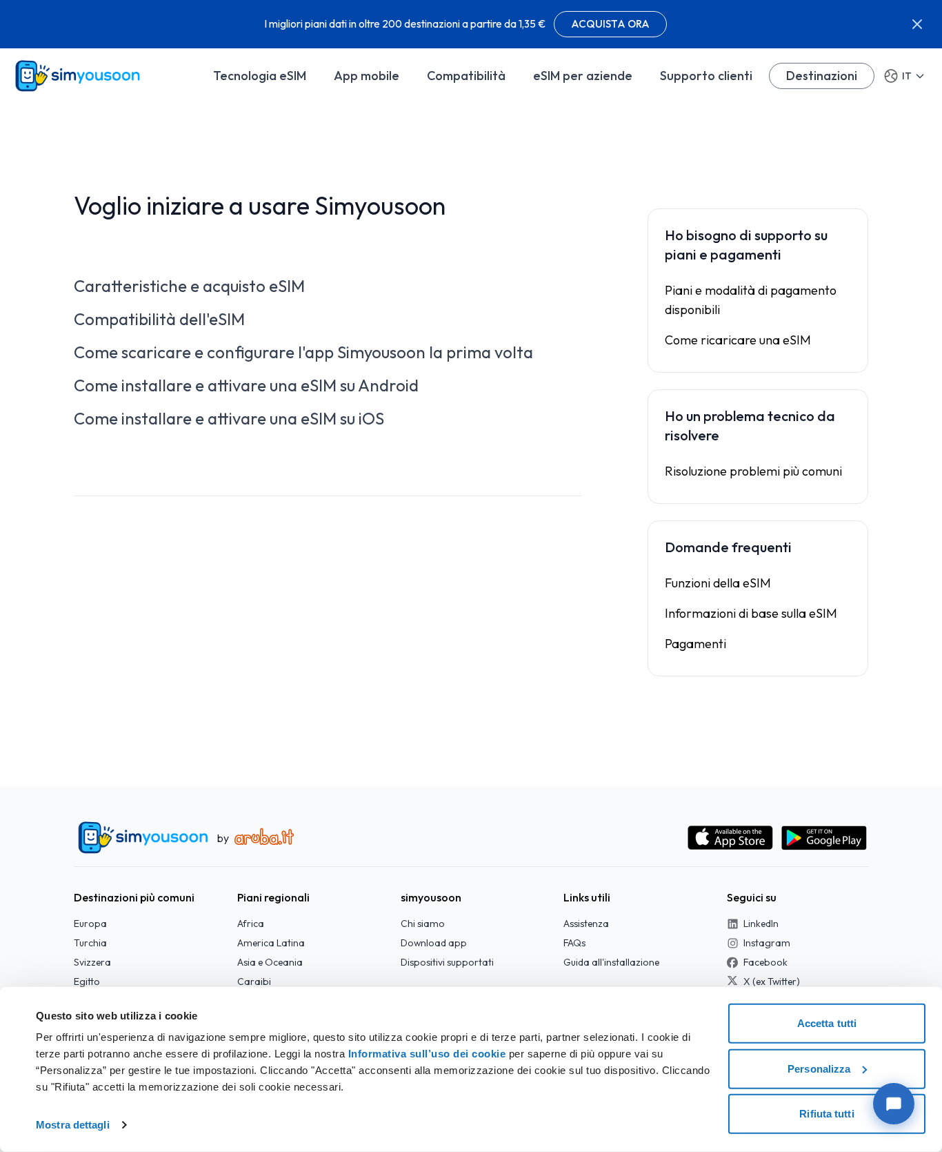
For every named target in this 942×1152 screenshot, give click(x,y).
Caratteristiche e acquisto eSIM (189, 285)
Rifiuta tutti (826, 1114)
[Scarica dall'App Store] (730, 838)
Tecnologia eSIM (259, 76)
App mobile (366, 76)
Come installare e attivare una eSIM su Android (246, 385)
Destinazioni (821, 76)
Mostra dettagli (73, 1125)
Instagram (766, 943)
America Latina (271, 943)
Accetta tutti (826, 1023)
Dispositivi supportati (447, 962)
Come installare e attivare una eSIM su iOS (229, 418)
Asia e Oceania (270, 962)
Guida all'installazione (611, 962)
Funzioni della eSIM (718, 583)
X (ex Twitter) (771, 981)
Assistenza (586, 923)
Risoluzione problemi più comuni (753, 471)
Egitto (87, 981)
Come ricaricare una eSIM (738, 340)
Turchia (90, 943)
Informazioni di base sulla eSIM (751, 613)
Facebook (765, 962)
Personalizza (819, 1068)
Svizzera (92, 962)
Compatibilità (466, 76)
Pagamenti (695, 644)
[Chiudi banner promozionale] (917, 24)
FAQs (574, 943)
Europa (90, 923)
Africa (250, 923)
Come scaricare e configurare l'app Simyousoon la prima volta (303, 352)
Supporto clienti (706, 76)
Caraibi (254, 981)
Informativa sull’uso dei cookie (425, 1054)
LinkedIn (761, 923)
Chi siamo (423, 923)
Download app (434, 943)
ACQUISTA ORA (610, 23)
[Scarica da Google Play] (824, 838)
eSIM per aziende (582, 76)
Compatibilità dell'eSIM (159, 319)
